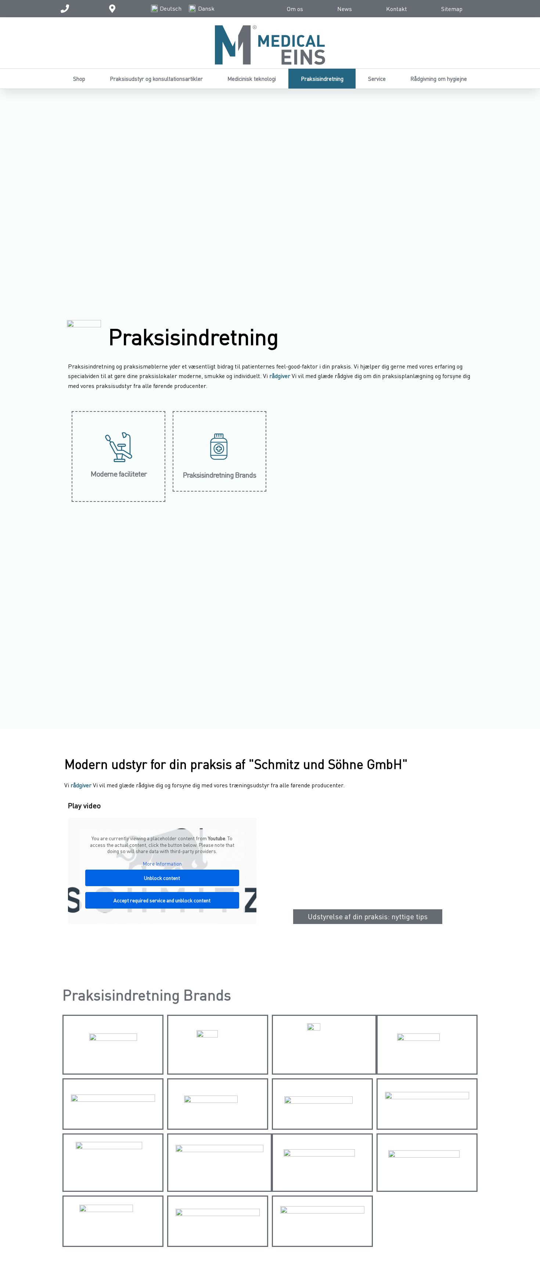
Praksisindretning (322, 78)
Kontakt (396, 8)
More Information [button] (162, 863)
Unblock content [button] (162, 878)
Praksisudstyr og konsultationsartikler (156, 78)
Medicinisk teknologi (251, 78)
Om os (295, 8)
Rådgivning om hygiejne (438, 78)
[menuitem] (166, 8)
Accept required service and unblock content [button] (162, 900)
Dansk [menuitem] (206, 8)
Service (377, 78)
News (344, 8)
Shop (79, 78)
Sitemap (451, 8)
